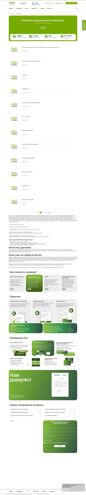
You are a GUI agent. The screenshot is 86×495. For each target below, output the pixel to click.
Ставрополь (59, 3)
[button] (74, 385)
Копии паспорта (26, 116)
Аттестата (24, 75)
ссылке (61, 267)
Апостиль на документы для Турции (31, 61)
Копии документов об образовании (31, 102)
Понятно (65, 489)
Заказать (43, 27)
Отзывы (42, 8)
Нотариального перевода (28, 158)
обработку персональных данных (60, 442)
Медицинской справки (27, 130)
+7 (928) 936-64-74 (48, 3)
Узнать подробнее (66, 486)
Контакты (49, 8)
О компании (19, 8)
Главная (11, 8)
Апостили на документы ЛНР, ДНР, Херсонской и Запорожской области (40, 47)
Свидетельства (26, 185)
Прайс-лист (34, 8)
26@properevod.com (36, 4)
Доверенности (25, 88)
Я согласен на (56, 442)
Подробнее (24, 51)
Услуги (26, 8)
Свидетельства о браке (28, 199)
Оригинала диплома (27, 171)
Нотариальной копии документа (30, 144)
